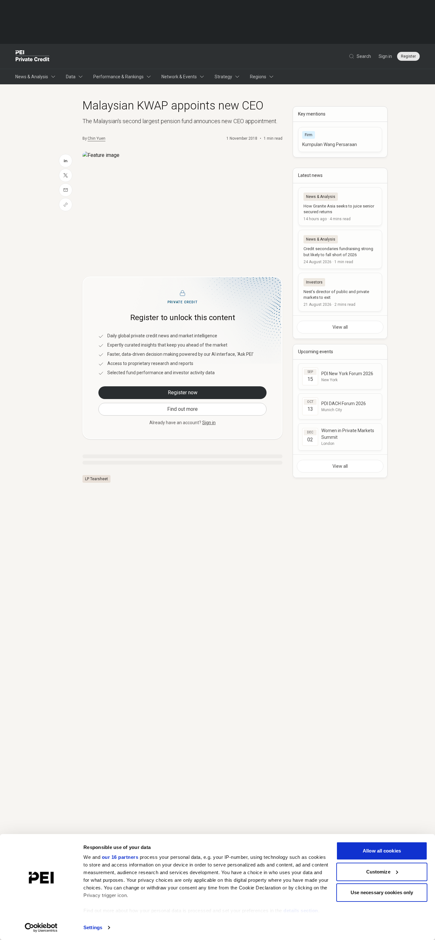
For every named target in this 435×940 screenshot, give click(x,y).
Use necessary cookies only (382, 892)
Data (70, 76)
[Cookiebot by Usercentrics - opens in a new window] (41, 927)
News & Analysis (31, 76)
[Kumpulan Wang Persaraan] (340, 139)
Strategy (223, 76)
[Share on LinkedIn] (65, 160)
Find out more (182, 409)
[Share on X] (65, 175)
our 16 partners (120, 857)
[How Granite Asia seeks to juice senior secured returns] (340, 206)
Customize (378, 871)
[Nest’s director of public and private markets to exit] (340, 292)
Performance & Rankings (118, 76)
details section (300, 910)
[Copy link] (65, 204)
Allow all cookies (382, 850)
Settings (92, 927)
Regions (258, 76)
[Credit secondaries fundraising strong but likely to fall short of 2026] (340, 249)
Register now (182, 392)
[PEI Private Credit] (32, 56)
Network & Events (179, 76)
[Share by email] (65, 190)
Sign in (385, 56)
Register (408, 56)
